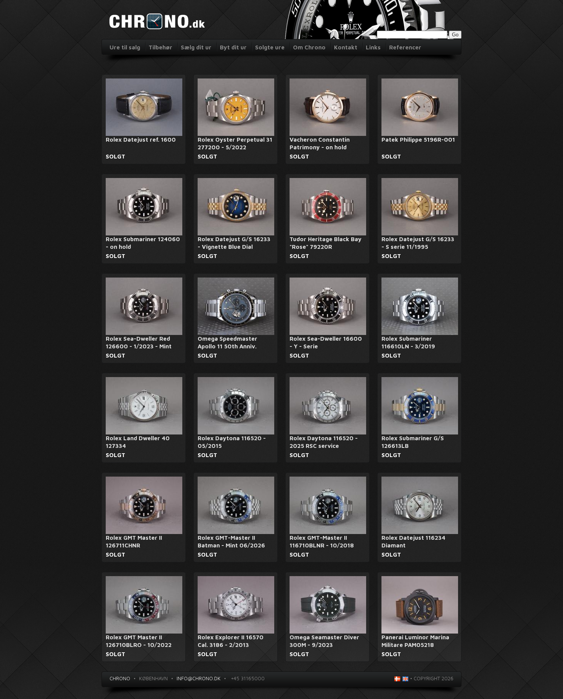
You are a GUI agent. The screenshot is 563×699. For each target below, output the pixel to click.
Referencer (405, 47)
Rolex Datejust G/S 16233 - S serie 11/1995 (417, 243)
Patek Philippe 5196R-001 (418, 139)
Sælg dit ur (196, 47)
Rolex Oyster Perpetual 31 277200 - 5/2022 (235, 143)
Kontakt (345, 47)
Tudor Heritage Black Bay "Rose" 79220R (326, 243)
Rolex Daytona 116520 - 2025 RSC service (324, 442)
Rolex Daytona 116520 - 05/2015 (232, 442)
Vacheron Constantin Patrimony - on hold (320, 143)
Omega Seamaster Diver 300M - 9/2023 (324, 641)
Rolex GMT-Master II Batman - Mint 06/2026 (231, 541)
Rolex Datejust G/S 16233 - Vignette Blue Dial (234, 243)
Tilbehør (160, 47)
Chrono (120, 678)
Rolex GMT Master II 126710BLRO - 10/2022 (139, 641)
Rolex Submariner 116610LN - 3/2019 (408, 342)
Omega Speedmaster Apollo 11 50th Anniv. (227, 342)
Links (373, 47)
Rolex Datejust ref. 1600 (141, 139)
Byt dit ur (233, 47)
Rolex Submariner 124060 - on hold (143, 243)
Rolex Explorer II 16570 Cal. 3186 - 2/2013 (230, 641)
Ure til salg (125, 47)
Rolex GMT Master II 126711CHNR (134, 541)
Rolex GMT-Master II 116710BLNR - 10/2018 (322, 541)
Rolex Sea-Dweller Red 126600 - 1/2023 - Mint (139, 342)
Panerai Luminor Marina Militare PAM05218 (415, 641)
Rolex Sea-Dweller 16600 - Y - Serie (326, 342)
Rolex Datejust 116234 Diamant (413, 541)
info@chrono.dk (199, 678)
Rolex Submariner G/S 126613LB (412, 442)
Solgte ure (270, 47)
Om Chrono (309, 47)
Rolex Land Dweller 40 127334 (138, 442)
